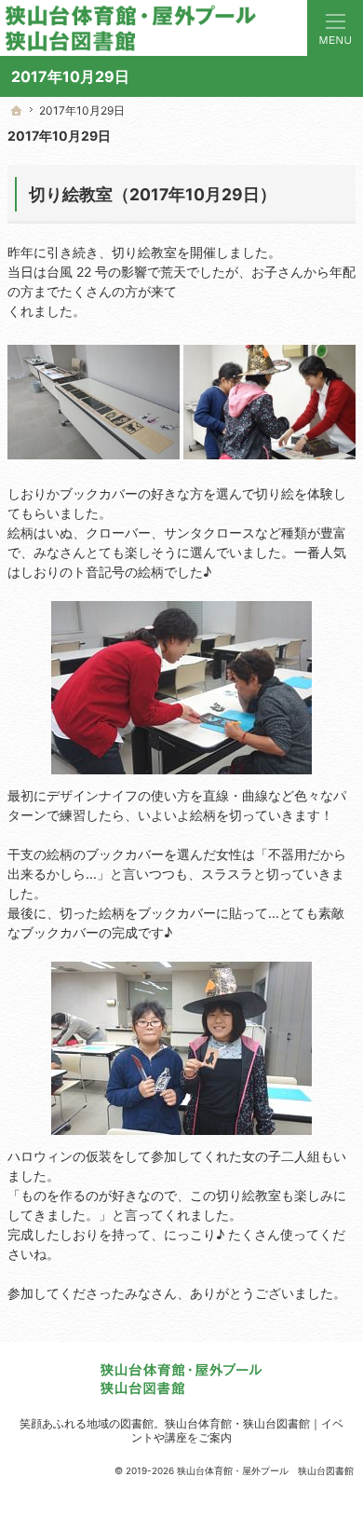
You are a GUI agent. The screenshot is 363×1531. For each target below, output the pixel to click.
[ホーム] (16, 111)
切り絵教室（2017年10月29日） (152, 194)
